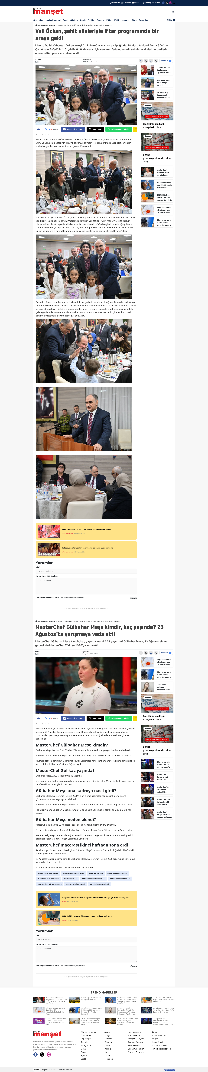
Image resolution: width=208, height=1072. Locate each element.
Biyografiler (86, 1045)
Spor (106, 1052)
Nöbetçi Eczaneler (136, 1052)
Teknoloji (108, 1059)
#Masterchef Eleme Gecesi (73, 873)
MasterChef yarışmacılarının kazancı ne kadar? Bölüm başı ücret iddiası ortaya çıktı (164, 814)
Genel (65, 20)
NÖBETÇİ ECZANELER (152, 3)
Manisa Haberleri (53, 20)
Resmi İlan (143, 20)
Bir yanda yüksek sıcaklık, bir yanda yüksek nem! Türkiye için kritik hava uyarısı (164, 185)
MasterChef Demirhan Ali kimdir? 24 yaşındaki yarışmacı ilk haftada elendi (163, 777)
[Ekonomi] (157, 111)
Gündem (74, 20)
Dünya (107, 1035)
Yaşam (107, 1055)
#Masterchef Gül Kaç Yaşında (50, 884)
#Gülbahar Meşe (70, 879)
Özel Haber (38, 20)
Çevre (83, 1052)
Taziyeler (85, 1042)
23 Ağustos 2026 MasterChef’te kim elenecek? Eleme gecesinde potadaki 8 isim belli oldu (164, 764)
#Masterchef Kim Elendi (117, 873)
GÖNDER (133, 598)
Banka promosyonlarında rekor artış (157, 158)
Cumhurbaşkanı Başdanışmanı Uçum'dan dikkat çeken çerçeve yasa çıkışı (164, 70)
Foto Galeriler (134, 1035)
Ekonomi (100, 20)
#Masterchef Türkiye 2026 (48, 879)
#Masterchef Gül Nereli (75, 884)
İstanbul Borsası (135, 1042)
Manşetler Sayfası (136, 1038)
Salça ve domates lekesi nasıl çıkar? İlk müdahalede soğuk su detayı (164, 210)
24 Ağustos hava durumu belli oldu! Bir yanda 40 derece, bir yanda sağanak (164, 222)
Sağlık (83, 1059)
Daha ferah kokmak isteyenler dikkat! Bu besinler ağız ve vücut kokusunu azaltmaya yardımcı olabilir (164, 687)
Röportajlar (86, 1038)
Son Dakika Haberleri (161, 1048)
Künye (134, 20)
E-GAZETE (127, 3)
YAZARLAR (116, 3)
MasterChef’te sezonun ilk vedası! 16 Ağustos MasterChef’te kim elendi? (163, 789)
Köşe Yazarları (134, 1032)
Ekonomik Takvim (136, 1048)
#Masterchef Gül (96, 873)
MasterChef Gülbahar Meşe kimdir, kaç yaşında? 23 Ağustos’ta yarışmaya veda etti (163, 172)
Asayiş (82, 20)
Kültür (117, 20)
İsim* (38, 567)
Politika (91, 20)
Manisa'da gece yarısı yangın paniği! (163, 82)
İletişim (155, 1038)
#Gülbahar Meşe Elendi (99, 884)
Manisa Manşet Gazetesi (46, 25)
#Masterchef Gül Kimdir (120, 879)
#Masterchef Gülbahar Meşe (93, 879)
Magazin (125, 20)
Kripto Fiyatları (134, 1045)
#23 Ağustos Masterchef (48, 873)
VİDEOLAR (138, 3)
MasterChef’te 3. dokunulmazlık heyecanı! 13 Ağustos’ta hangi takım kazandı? (164, 802)
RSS (37, 1070)
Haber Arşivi (157, 1042)
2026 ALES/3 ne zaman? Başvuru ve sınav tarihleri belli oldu (164, 197)
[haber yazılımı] (169, 1069)
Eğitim (109, 20)
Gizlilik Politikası (159, 1035)
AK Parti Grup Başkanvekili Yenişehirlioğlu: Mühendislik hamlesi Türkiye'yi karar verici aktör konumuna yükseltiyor (164, 95)
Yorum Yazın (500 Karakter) (47, 576)
